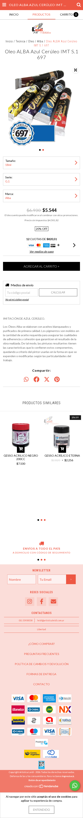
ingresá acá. (68, 776)
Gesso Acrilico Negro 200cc (21, 457)
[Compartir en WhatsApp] (26, 379)
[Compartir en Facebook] (36, 380)
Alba (40, 41)
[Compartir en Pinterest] (57, 380)
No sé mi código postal (17, 299)
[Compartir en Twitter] (47, 380)
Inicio (9, 41)
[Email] (53, 601)
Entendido (41, 809)
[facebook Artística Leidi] (41, 601)
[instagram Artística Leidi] (29, 601)
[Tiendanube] (41, 787)
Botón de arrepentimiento (42, 780)
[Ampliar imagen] (75, 70)
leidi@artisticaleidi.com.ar (50, 620)
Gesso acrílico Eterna (62, 455)
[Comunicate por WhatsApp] (75, 785)
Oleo (31, 41)
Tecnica (20, 41)
